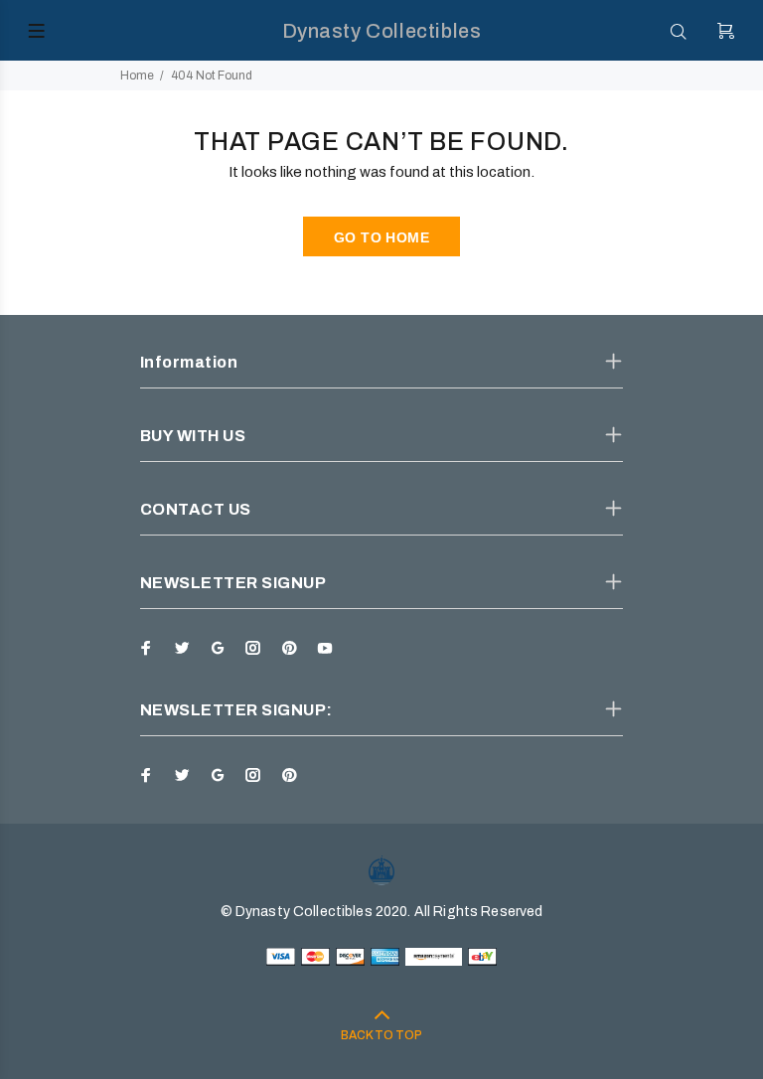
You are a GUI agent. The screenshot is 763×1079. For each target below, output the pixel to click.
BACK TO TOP (381, 1035)
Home (137, 75)
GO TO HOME (381, 237)
